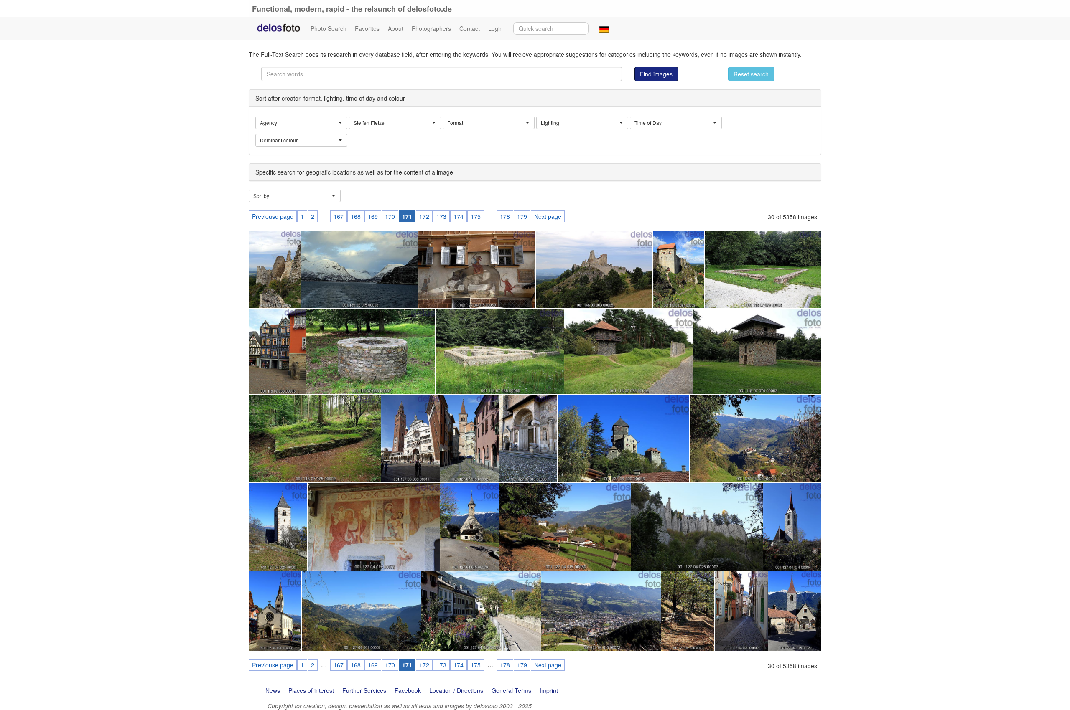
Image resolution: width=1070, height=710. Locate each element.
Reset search (751, 74)
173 (441, 216)
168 (356, 216)
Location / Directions (456, 690)
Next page (547, 216)
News (272, 690)
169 (373, 216)
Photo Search (328, 28)
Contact (469, 28)
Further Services (364, 690)
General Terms (511, 690)
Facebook (408, 690)
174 (458, 216)
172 (424, 216)
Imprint (549, 690)
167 (339, 216)
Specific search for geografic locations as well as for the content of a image (354, 172)
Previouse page (272, 216)
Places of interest (311, 690)
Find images (656, 74)
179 (522, 216)
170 (390, 216)
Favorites (367, 28)
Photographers (431, 28)
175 (476, 216)
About (395, 28)
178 (505, 216)
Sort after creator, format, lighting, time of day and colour (330, 98)
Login (495, 28)
